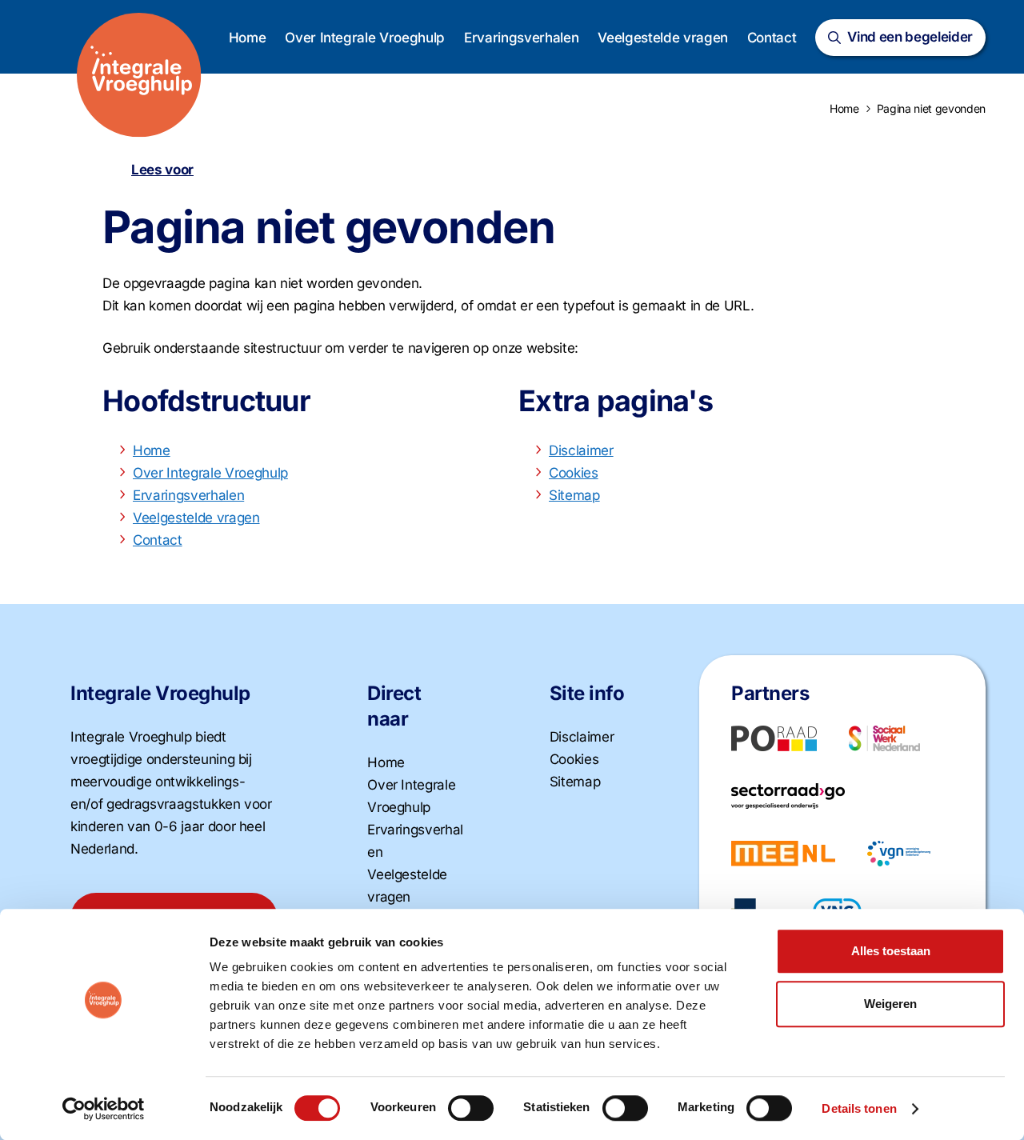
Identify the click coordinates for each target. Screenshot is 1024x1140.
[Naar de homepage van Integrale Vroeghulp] (139, 75)
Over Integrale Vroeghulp (365, 38)
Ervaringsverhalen (521, 38)
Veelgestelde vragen (663, 38)
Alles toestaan (890, 951)
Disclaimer (581, 450)
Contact (772, 38)
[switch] (471, 1108)
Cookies (573, 473)
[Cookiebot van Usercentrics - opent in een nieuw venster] (104, 1109)
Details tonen (859, 1108)
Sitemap (574, 495)
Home (247, 38)
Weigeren (890, 1003)
